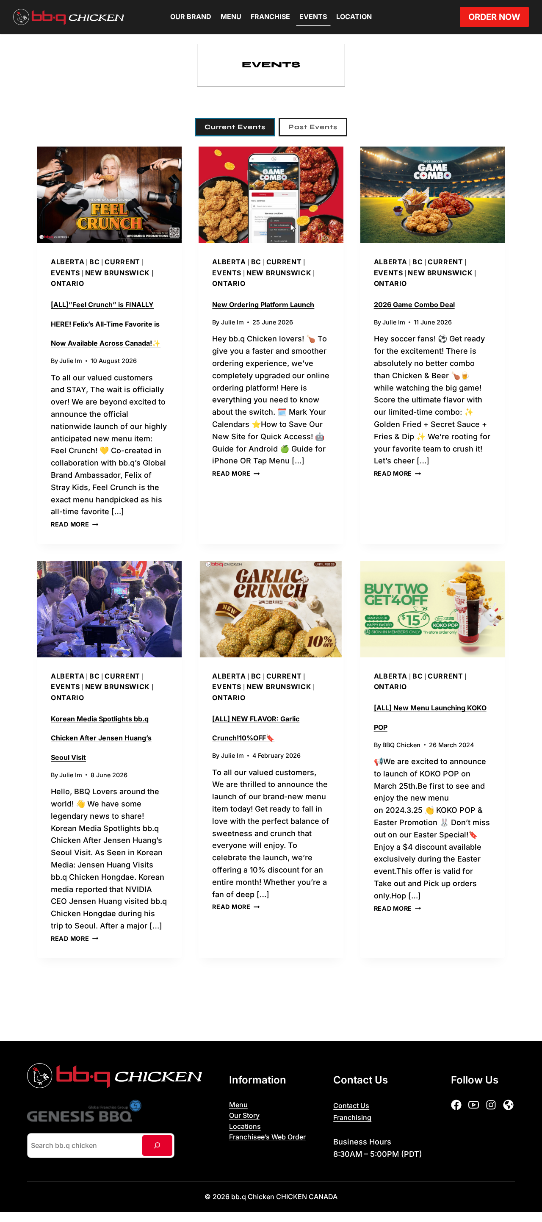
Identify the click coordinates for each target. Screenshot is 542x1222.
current (122, 262)
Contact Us (351, 1105)
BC (94, 262)
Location (354, 16)
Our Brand (190, 16)
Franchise (270, 16)
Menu (231, 16)
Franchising (352, 1117)
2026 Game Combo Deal (414, 304)
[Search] (157, 1145)
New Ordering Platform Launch (263, 304)
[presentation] (109, 195)
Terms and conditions (264, 1148)
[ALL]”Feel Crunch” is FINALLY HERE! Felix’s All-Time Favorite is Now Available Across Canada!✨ (105, 323)
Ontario (67, 283)
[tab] (235, 127)
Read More (74, 524)
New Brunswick (117, 273)
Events (313, 16)
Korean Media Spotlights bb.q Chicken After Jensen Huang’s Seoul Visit (101, 738)
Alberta (67, 262)
